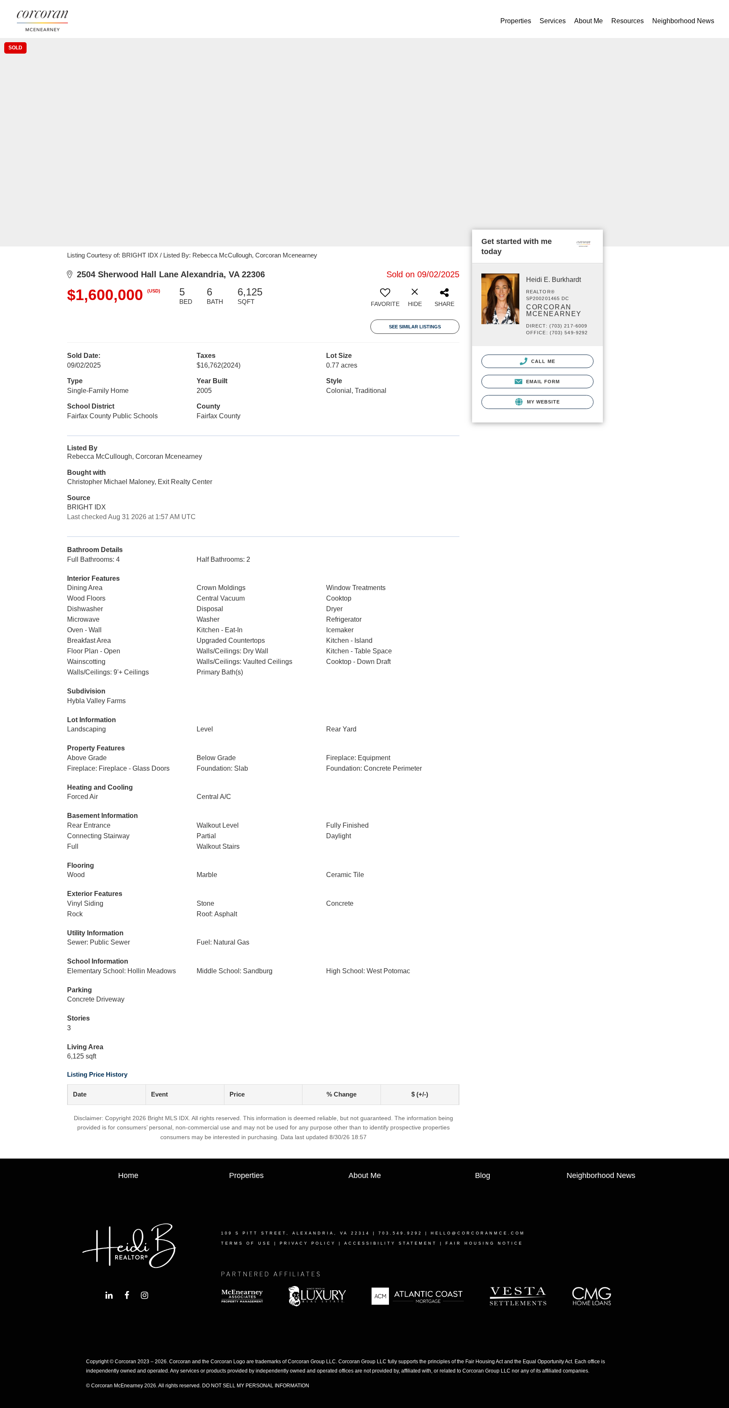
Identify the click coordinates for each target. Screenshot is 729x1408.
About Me (588, 20)
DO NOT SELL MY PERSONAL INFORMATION (255, 1386)
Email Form (542, 381)
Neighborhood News (683, 20)
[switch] (385, 300)
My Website (542, 401)
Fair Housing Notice (484, 1243)
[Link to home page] (46, 21)
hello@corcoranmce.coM (478, 1233)
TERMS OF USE (246, 1243)
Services (553, 20)
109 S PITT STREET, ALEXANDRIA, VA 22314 (295, 1233)
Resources (627, 20)
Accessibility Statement (390, 1243)
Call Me (542, 361)
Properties (515, 20)
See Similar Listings (415, 326)
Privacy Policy (308, 1243)
